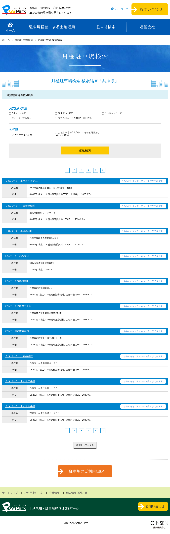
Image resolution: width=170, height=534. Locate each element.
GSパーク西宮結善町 (17, 281)
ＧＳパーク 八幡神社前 (19, 356)
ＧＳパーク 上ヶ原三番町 (20, 381)
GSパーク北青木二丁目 (18, 306)
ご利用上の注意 (33, 492)
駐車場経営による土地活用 (52, 27)
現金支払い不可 (65, 113)
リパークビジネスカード (24, 118)
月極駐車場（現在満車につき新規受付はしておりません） (77, 134)
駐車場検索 (106, 27)
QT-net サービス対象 (24, 135)
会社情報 (54, 492)
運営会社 (147, 27)
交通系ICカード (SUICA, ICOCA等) (75, 118)
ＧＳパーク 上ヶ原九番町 (20, 406)
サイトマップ (121, 9)
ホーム (10, 27)
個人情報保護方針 (76, 492)
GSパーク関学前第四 (17, 331)
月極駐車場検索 (24, 40)
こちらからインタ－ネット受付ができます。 (143, 181)
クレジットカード (113, 113)
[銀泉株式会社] (159, 525)
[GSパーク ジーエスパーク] (14, 12)
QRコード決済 (19, 113)
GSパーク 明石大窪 (17, 256)
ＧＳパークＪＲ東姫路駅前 (20, 205)
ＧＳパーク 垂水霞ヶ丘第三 (21, 180)
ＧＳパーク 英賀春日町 (19, 231)
